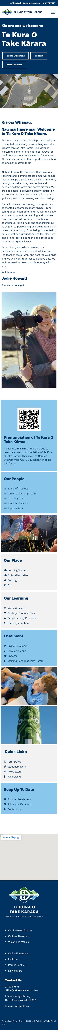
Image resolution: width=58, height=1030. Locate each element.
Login (4, 1024)
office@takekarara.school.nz (21, 990)
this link (21, 448)
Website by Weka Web (45, 1021)
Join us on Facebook (17, 1006)
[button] (53, 12)
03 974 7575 (12, 986)
